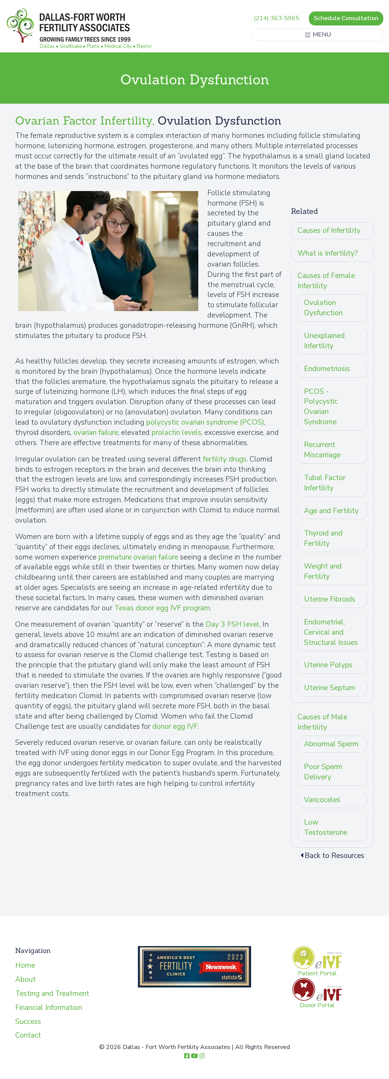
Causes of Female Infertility (326, 281)
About (25, 979)
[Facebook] (187, 1056)
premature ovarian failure (138, 557)
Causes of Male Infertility (322, 722)
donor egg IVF (175, 726)
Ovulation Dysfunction (323, 308)
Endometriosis (327, 369)
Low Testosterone (325, 827)
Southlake (71, 46)
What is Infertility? (327, 253)
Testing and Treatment (52, 993)
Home (25, 965)
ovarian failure (95, 433)
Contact (28, 1035)
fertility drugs (225, 459)
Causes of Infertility (329, 230)
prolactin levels (176, 433)
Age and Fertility (331, 511)
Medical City (118, 46)
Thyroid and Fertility (323, 538)
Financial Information (48, 1008)
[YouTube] (194, 1056)
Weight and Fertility (323, 571)
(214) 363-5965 (276, 18)
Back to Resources (334, 856)
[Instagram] (202, 1056)
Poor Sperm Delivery (323, 772)
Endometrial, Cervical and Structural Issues (331, 632)
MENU (321, 34)
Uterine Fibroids (329, 599)
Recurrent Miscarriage (322, 450)
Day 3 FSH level (232, 624)
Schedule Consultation (346, 18)
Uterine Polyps (328, 665)
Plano (93, 46)
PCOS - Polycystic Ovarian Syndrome (321, 407)
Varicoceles (322, 800)
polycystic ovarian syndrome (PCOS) (205, 422)
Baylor (144, 46)
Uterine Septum (329, 688)
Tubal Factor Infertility (324, 483)
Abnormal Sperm (331, 744)
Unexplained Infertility (324, 341)
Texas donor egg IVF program (162, 608)
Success (28, 1022)
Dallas (47, 46)
